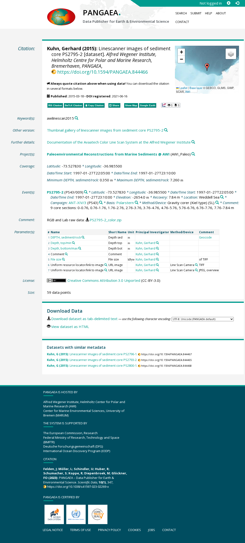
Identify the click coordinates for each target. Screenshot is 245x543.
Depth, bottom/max (64, 248)
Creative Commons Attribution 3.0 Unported (103, 280)
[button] (207, 67)
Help (208, 13)
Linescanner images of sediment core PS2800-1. (92, 366)
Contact (182, 22)
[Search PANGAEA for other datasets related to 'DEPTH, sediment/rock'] (83, 237)
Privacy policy (109, 530)
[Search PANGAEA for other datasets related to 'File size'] (63, 259)
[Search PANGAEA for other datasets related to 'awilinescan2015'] (76, 118)
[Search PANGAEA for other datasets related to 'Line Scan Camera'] (196, 264)
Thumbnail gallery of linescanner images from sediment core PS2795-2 (105, 130)
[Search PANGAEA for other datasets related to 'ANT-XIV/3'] (101, 203)
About (221, 13)
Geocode (205, 237)
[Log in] (237, 3)
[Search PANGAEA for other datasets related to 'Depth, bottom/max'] (79, 248)
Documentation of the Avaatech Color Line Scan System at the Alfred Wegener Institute (119, 142)
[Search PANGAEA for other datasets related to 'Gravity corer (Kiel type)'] (217, 203)
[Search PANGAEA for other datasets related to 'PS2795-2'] (86, 192)
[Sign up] (228, 3)
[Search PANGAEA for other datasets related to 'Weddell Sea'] (222, 197)
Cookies (134, 530)
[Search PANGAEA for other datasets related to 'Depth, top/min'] (73, 242)
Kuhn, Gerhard (64, 48)
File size (56, 259)
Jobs (151, 530)
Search (181, 13)
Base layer (195, 88)
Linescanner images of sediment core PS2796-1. (92, 354)
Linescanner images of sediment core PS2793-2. (92, 360)
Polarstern (125, 202)
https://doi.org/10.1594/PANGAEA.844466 (102, 72)
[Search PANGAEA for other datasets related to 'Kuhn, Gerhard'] (157, 242)
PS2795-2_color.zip (106, 219)
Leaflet (183, 88)
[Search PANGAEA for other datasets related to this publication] (166, 130)
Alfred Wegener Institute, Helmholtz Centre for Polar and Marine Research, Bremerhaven (103, 60)
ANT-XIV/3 (77, 202)
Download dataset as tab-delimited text (84, 318)
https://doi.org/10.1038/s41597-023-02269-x (78, 486)
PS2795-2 (55, 192)
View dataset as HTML (70, 326)
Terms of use (80, 530)
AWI (187, 92)
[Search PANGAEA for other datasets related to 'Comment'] (66, 254)
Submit (195, 13)
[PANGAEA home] (61, 12)
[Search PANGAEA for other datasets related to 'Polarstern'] (136, 203)
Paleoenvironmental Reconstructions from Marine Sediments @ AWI (108, 154)
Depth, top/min (61, 243)
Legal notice (53, 530)
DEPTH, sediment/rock (66, 237)
